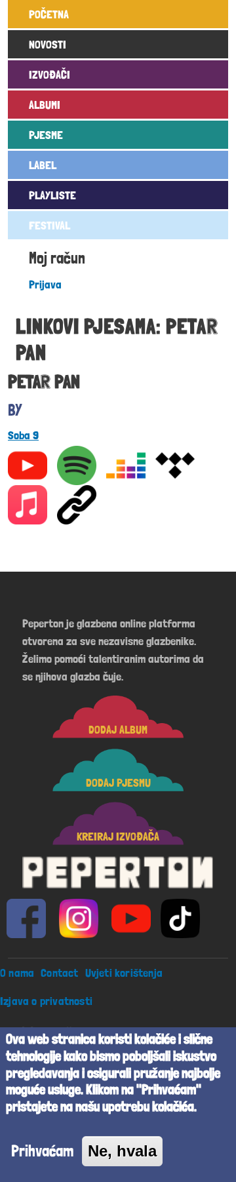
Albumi (44, 104)
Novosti (47, 44)
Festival (49, 225)
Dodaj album (118, 729)
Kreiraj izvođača (118, 836)
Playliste (52, 195)
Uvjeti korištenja (124, 972)
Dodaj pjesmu (118, 782)
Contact (59, 972)
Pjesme (46, 135)
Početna (49, 14)
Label (42, 165)
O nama (17, 972)
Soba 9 (23, 435)
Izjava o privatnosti (46, 1001)
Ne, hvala (122, 1151)
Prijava (45, 284)
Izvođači (49, 74)
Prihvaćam (42, 1150)
